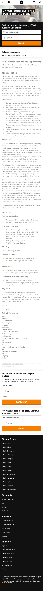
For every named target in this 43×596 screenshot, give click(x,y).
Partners (4, 569)
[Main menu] (2, 2)
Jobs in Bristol (6, 447)
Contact (4, 507)
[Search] (35, 2)
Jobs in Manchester (8, 474)
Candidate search (8, 524)
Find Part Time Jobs (8, 549)
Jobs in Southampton (9, 489)
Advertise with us (7, 520)
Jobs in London (7, 470)
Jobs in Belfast (7, 443)
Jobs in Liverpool (7, 466)
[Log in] (40, 2)
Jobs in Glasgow (7, 459)
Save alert (21, 402)
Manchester (6, 364)
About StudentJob (8, 499)
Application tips (7, 565)
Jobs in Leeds (6, 462)
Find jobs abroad (7, 561)
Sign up (4, 536)
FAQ (3, 503)
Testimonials (6, 528)
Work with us (6, 511)
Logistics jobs (17, 364)
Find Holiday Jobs (8, 553)
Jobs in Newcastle (8, 478)
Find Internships (7, 557)
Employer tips (6, 532)
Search (21, 43)
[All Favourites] (9, 2)
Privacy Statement (8, 581)
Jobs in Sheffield (7, 486)
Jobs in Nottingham (8, 482)
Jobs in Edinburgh (8, 455)
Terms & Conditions (30, 579)
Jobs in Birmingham (8, 451)
